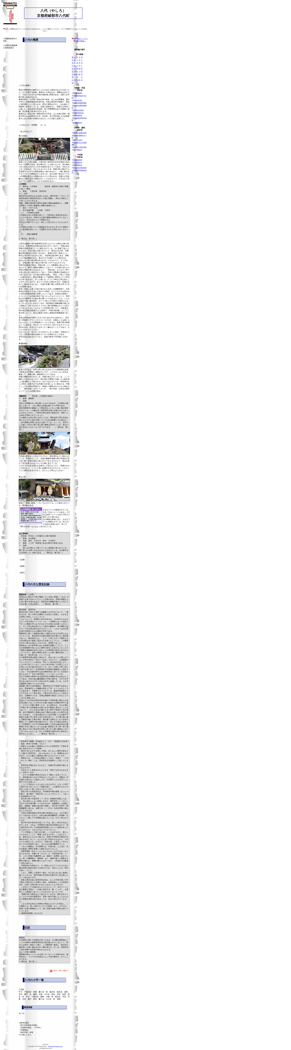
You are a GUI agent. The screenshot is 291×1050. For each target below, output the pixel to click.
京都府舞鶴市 (77, 93)
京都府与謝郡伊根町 (80, 103)
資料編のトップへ (80, 39)
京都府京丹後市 (78, 110)
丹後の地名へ (80, 41)
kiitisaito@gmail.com (55, 1046)
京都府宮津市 (77, 100)
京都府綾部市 (77, 115)
